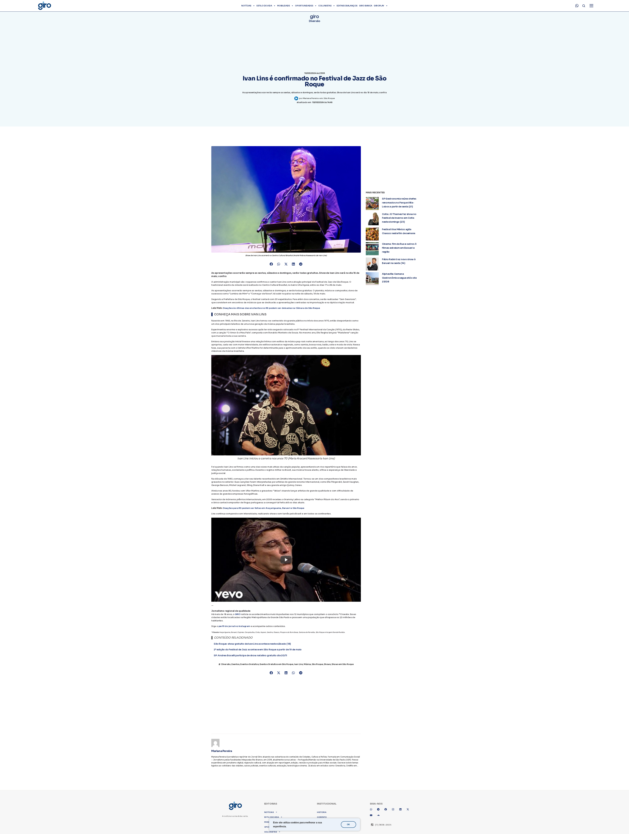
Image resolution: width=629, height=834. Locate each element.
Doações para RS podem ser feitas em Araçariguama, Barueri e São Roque (263, 508)
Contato (322, 813)
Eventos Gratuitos (249, 668)
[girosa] (409, 806)
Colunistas (324, 5)
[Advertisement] (286, 706)
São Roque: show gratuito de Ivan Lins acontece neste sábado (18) (252, 645)
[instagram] (394, 806)
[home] (44, 6)
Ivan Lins (298, 668)
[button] (271, 264)
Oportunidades (304, 5)
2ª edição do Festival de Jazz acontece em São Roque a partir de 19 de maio (258, 651)
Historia (321, 808)
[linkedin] (401, 806)
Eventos (235, 668)
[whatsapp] (577, 6)
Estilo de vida (264, 5)
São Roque (329, 98)
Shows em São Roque (343, 668)
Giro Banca (365, 5)
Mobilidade (283, 5)
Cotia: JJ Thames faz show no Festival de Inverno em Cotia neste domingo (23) (399, 218)
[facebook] (386, 806)
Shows (327, 668)
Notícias (246, 5)
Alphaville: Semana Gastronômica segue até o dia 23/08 (399, 277)
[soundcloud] (379, 812)
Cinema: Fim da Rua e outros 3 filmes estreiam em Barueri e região (399, 247)
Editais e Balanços (347, 5)
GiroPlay (379, 5)
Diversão (314, 21)
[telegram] (379, 806)
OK (348, 824)
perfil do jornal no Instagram (234, 626)
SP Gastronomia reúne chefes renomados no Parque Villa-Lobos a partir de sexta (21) (399, 202)
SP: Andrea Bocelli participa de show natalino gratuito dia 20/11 (250, 657)
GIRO (238, 614)
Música (307, 668)
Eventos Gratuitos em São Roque (276, 668)
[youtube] (372, 812)
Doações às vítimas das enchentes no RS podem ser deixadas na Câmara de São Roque (271, 308)
